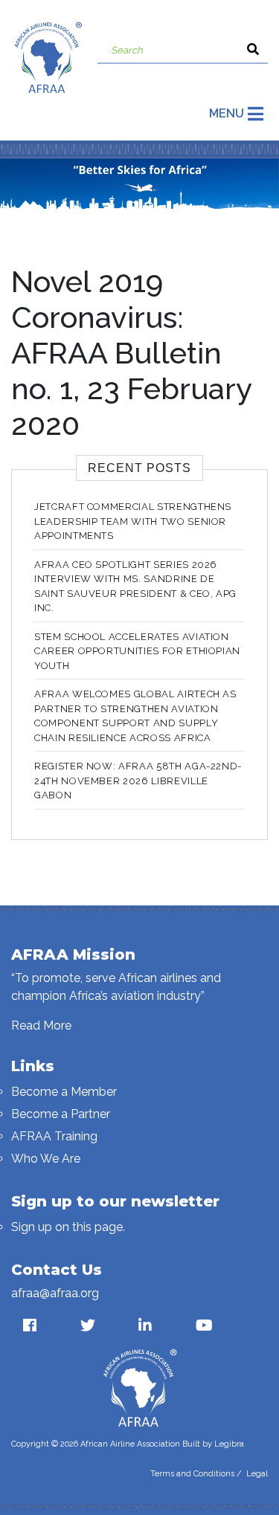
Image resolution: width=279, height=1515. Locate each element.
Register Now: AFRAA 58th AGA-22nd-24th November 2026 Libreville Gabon (138, 780)
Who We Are (45, 1158)
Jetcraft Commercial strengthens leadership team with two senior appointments (132, 521)
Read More (41, 1025)
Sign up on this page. (68, 1227)
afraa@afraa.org (55, 1293)
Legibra (229, 1444)
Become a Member (64, 1092)
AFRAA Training (54, 1136)
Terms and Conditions (192, 1474)
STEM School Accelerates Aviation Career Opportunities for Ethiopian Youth (137, 651)
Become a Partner (60, 1114)
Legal (257, 1474)
